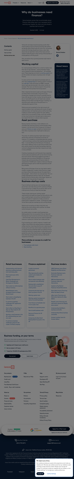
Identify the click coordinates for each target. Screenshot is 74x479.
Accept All (40, 473)
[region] (54, 468)
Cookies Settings (51, 473)
